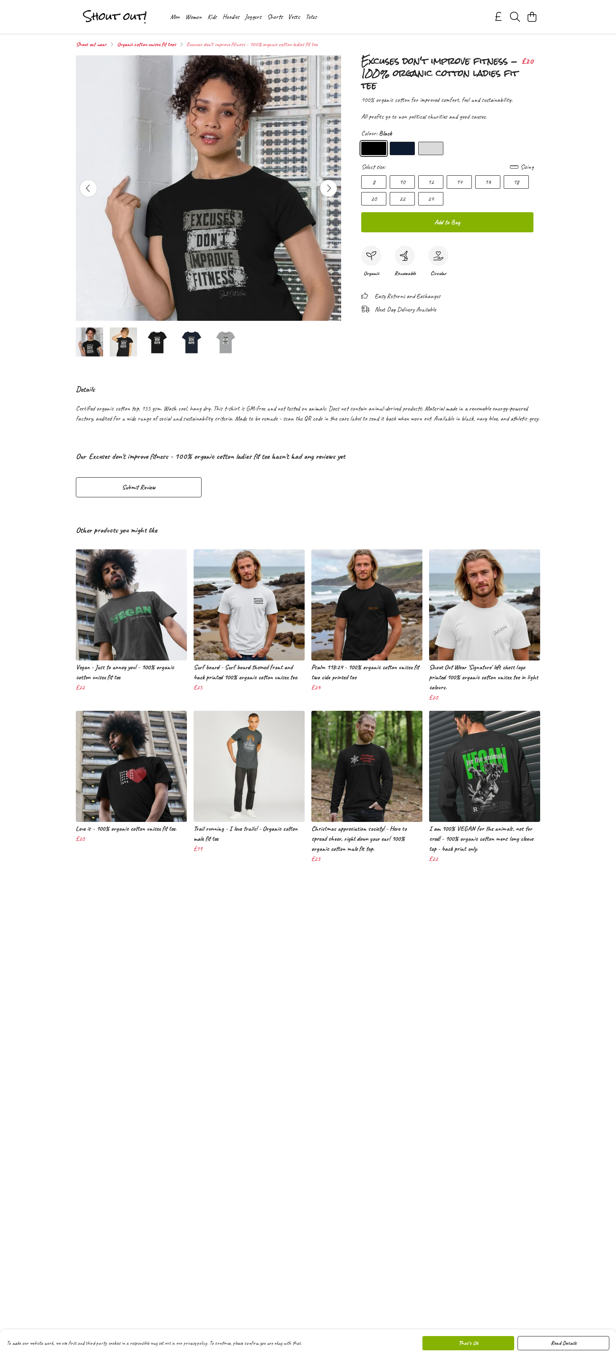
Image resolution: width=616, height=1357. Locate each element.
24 (431, 199)
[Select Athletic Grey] (430, 148)
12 (431, 182)
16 (488, 182)
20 (374, 199)
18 (516, 182)
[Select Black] (373, 148)
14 (459, 182)
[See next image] (328, 188)
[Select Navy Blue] (402, 148)
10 (402, 182)
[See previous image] (88, 188)
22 (402, 199)
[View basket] (531, 16)
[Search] (515, 16)
